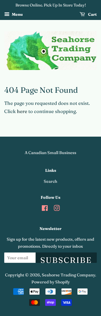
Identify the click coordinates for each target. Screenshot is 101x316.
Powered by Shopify (50, 282)
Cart (92, 14)
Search (50, 181)
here (22, 111)
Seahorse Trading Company (68, 274)
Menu (17, 14)
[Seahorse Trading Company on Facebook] (45, 209)
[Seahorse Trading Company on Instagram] (57, 209)
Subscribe (66, 259)
